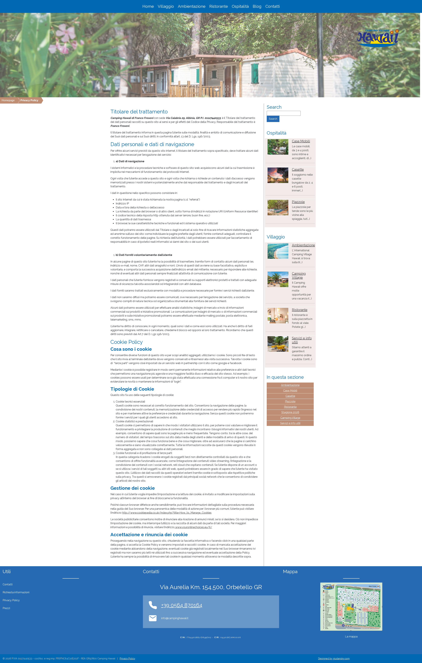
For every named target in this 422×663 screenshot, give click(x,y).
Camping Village (299, 275)
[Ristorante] (278, 315)
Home (148, 6)
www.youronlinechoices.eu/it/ (193, 527)
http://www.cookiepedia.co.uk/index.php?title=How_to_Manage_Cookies (166, 512)
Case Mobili (301, 141)
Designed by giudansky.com (334, 658)
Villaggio (166, 6)
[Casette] (278, 175)
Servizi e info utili (290, 423)
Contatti (272, 6)
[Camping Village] (278, 279)
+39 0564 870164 (181, 605)
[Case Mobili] (278, 146)
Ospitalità (240, 6)
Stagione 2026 (290, 412)
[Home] (378, 38)
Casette (298, 169)
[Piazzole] (278, 207)
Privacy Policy (127, 658)
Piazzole (298, 202)
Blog (257, 6)
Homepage (8, 100)
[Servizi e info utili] (278, 343)
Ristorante (218, 6)
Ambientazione (191, 6)
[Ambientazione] (278, 250)
